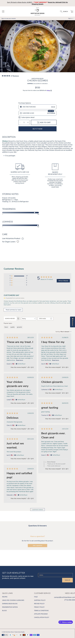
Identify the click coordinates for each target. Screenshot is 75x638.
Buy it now (37, 129)
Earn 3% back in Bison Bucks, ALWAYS (19, 2)
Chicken (5, 141)
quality (12, 327)
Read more (19, 360)
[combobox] (29, 318)
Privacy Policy (39, 607)
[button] (3, 11)
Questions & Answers (37, 525)
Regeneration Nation (10, 607)
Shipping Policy (39, 600)
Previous (2, 47)
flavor (6, 327)
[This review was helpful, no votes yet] (28, 367)
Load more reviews (37, 510)
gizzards (19, 327)
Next (73, 47)
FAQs (36, 597)
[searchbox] (10, 318)
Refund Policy (39, 603)
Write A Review (63, 281)
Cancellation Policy (41, 617)
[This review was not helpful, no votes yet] (31, 367)
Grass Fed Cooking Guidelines (13, 600)
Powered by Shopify (19, 632)
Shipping (30, 83)
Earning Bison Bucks (9, 603)
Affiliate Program (41, 614)
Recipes (4, 597)
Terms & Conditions (41, 610)
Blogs (4, 610)
